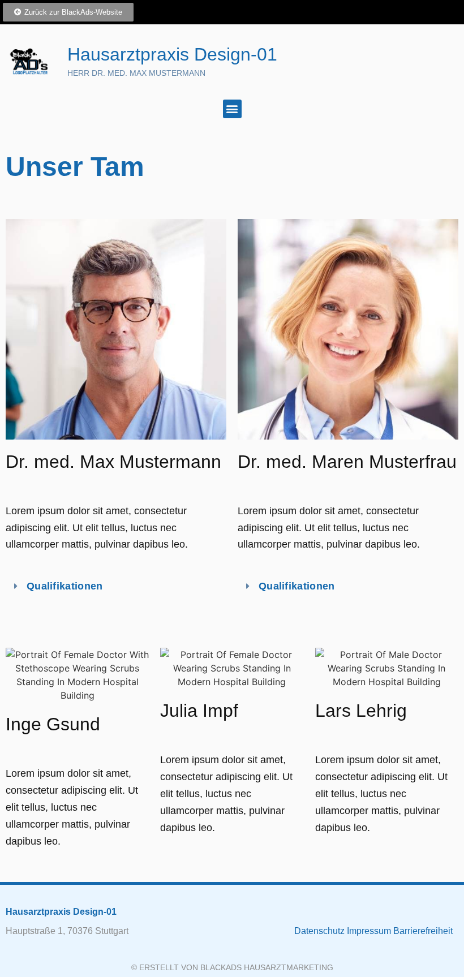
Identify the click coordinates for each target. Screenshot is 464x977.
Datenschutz (320, 931)
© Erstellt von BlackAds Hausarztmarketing (232, 967)
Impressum (370, 931)
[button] (232, 109)
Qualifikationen (65, 586)
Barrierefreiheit (423, 931)
